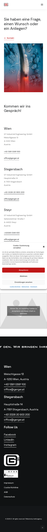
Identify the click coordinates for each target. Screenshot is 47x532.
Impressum (33, 286)
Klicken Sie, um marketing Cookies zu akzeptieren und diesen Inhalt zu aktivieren (23, 310)
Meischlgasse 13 (14, 374)
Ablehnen (23, 276)
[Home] (23, 460)
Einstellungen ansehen (23, 282)
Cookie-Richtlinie (15, 286)
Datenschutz (25, 286)
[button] (44, 247)
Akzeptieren (23, 270)
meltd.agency (37, 519)
